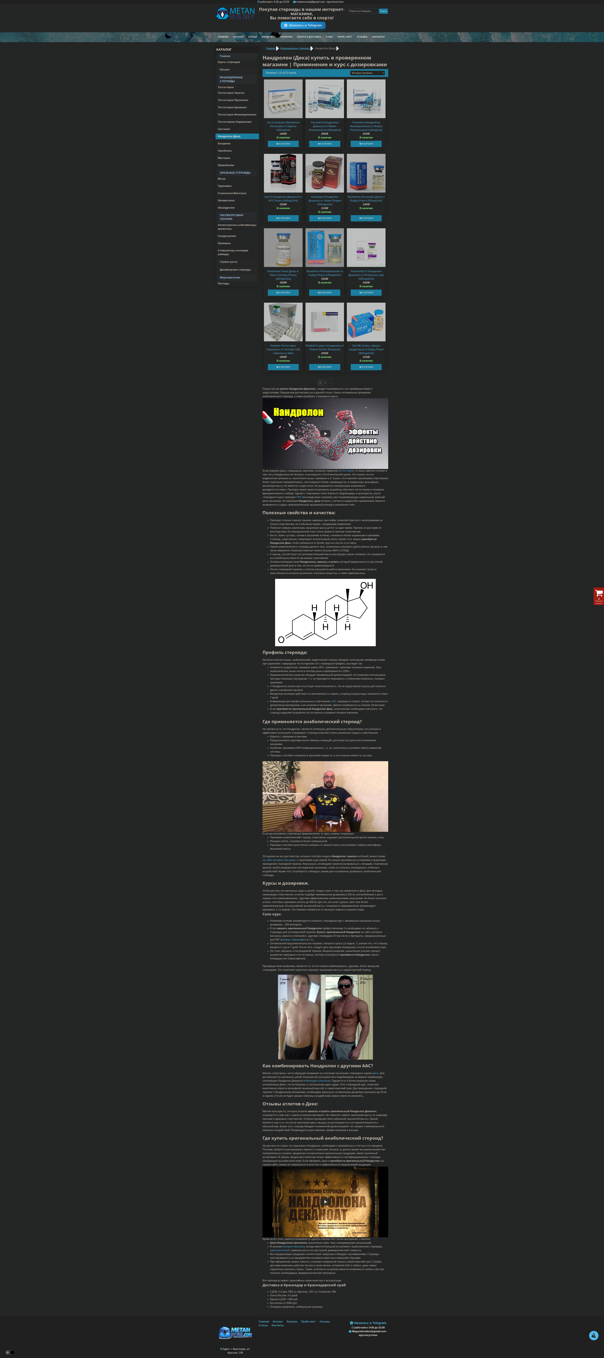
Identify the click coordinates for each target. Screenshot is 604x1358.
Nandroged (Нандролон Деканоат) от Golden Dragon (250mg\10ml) (324, 201)
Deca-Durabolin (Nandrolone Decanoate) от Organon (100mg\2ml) (283, 126)
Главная (223, 37)
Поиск (383, 11)
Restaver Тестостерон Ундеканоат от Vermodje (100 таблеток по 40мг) (283, 349)
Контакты (378, 37)
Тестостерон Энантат (231, 93)
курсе (375, 1073)
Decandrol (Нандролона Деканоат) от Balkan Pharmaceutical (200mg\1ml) (325, 126)
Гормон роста (228, 261)
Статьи (252, 37)
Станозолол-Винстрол (232, 193)
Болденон (224, 143)
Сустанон (224, 129)
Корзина (292, 1321)
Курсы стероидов (229, 62)
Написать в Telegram (305, 25)
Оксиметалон (226, 200)
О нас (329, 37)
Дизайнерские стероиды (235, 269)
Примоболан (226, 165)
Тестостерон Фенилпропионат (237, 114)
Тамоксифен (298, 939)
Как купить (269, 37)
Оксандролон (226, 207)
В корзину (284, 144)
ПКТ (298, 497)
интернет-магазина (294, 1246)
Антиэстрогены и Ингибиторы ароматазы (237, 227)
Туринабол (225, 186)
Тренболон (225, 150)
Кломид (285, 939)
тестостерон (346, 470)
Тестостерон (226, 87)
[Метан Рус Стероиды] (235, 13)
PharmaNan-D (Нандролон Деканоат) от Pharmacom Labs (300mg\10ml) (366, 275)
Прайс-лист (345, 37)
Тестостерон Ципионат (232, 107)
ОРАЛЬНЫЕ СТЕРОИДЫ (235, 172)
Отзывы (362, 37)
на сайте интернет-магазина (279, 860)
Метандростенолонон (318, 1080)
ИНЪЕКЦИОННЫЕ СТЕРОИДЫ (231, 79)
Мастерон (224, 158)
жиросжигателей (279, 1250)
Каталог (238, 37)
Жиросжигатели (230, 277)
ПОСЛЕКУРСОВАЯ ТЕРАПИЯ (231, 217)
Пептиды (223, 283)
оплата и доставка (309, 37)
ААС (334, 701)
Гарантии (286, 37)
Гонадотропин (227, 236)
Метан (222, 178)
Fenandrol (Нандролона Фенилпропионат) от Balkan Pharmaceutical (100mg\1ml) (366, 126)
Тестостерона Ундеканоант (235, 121)
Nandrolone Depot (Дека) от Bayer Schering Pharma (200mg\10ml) (283, 275)
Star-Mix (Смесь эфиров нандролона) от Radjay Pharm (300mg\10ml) (366, 349)
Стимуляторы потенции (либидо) (233, 252)
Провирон (224, 243)
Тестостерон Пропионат (233, 100)
